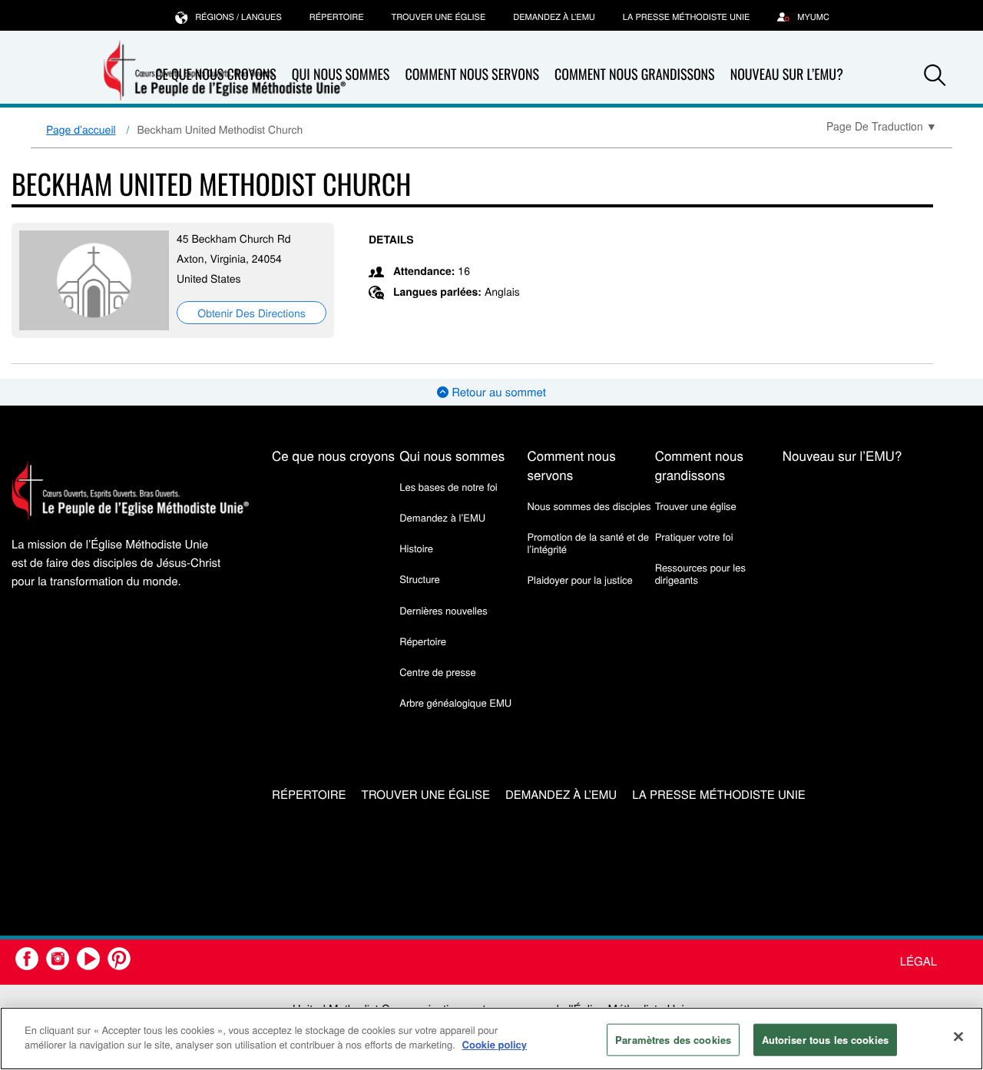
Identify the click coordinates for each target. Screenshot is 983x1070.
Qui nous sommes (452, 455)
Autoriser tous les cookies (825, 1039)
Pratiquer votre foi (694, 536)
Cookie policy (495, 1044)
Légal (918, 961)
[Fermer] (958, 1036)
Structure (419, 578)
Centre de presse (437, 671)
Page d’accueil (81, 129)
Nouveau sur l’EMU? (786, 74)
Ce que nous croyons (333, 455)
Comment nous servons (472, 74)
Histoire (416, 548)
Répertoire (336, 17)
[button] (934, 75)
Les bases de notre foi (448, 486)
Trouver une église (439, 17)
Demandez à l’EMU (554, 17)
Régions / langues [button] (238, 17)
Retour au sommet (497, 392)
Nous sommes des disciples (588, 506)
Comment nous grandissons (634, 74)
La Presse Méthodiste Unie (686, 17)
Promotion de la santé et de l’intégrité (587, 542)
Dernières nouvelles (443, 610)
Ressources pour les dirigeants (700, 573)
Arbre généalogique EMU (455, 702)
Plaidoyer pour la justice (579, 579)
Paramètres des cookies (673, 1039)
